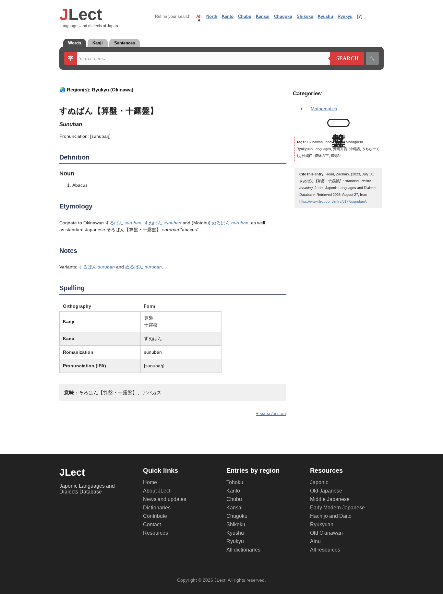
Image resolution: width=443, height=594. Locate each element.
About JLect (156, 490)
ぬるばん (230, 222)
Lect (80, 14)
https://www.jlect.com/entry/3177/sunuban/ (332, 201)
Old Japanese (326, 490)
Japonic (319, 482)
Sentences (124, 43)
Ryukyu (345, 16)
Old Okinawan (326, 533)
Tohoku (234, 482)
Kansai (262, 16)
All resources (325, 549)
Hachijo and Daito (331, 516)
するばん (123, 222)
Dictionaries (157, 507)
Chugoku (283, 16)
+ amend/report (271, 413)
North (211, 16)
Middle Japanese (330, 499)
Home (150, 482)
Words (74, 43)
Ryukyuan (321, 524)
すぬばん (162, 222)
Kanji (97, 43)
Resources (155, 533)
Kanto (227, 16)
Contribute (155, 516)
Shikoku (305, 16)
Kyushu (325, 16)
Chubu (244, 16)
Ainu (315, 541)
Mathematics (324, 108)
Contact (152, 524)
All (199, 16)
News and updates (164, 499)
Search (344, 58)
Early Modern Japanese (337, 507)
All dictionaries (243, 549)
